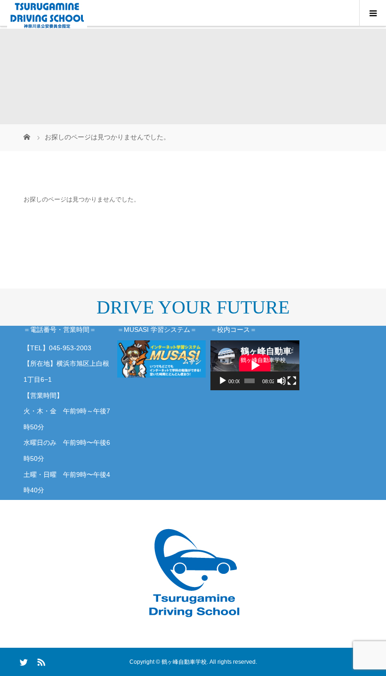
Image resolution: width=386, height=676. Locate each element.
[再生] (222, 381)
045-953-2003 (70, 348)
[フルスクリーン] (292, 381)
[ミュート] (281, 381)
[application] (254, 365)
